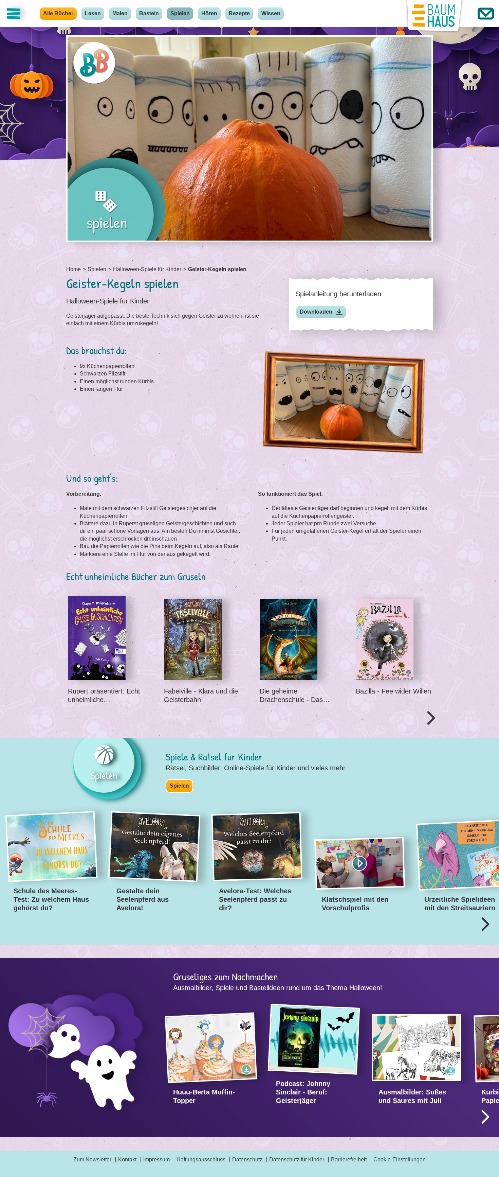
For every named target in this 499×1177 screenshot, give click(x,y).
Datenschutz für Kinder (296, 1159)
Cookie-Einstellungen (399, 1159)
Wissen (270, 13)
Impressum (156, 1159)
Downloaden (316, 312)
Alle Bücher (58, 13)
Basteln (149, 13)
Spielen (180, 13)
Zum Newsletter (92, 1159)
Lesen (93, 13)
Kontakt (127, 1159)
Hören (209, 13)
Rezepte (239, 13)
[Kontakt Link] (486, 13)
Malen (120, 13)
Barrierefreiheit (349, 1159)
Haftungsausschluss (201, 1159)
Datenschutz (247, 1159)
